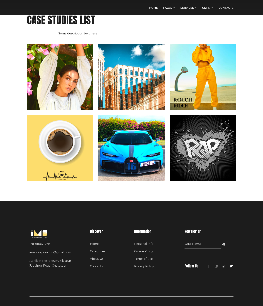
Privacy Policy (144, 266)
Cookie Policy (143, 251)
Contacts (96, 266)
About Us (96, 259)
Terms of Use (143, 259)
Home (94, 244)
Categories (97, 251)
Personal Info (143, 244)
